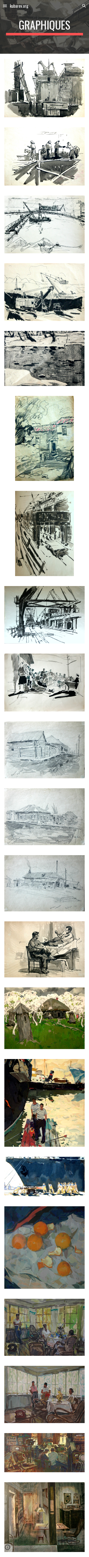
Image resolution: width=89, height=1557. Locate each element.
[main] (44, 27)
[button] (5, 5)
